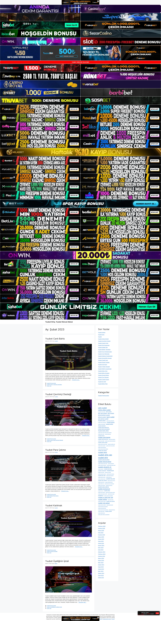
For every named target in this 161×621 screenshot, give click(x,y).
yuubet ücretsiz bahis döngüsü (103, 509)
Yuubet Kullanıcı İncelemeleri (105, 356)
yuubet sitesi (107, 490)
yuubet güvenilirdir (111, 463)
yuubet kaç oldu (102, 475)
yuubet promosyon (104, 489)
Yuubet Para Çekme (55, 450)
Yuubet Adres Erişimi (103, 339)
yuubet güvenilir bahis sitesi (102, 463)
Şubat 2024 (101, 564)
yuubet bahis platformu (103, 427)
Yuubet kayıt (110, 470)
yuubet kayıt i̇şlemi (101, 472)
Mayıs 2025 (101, 537)
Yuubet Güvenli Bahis (103, 375)
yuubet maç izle (110, 478)
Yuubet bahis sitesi (103, 430)
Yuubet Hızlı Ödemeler (103, 354)
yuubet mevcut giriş (101, 482)
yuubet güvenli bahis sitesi (111, 465)
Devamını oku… (76, 380)
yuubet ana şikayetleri (101, 424)
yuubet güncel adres (103, 459)
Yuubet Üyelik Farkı (103, 360)
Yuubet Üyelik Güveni (103, 379)
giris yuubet (111, 413)
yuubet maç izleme (102, 480)
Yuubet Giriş (101, 334)
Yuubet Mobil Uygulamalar (104, 369)
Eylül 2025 (100, 532)
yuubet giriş (103, 458)
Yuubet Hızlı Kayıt (102, 364)
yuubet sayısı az (100, 490)
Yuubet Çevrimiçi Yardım (104, 341)
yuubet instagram (102, 470)
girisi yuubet (109, 411)
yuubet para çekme (103, 487)
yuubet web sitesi (110, 499)
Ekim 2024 (100, 547)
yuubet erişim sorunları (101, 445)
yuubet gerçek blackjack (102, 447)
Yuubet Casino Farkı (103, 343)
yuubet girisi (102, 452)
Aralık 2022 (101, 577)
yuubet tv (100, 495)
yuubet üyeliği (108, 511)
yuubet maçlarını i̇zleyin (111, 480)
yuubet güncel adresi (104, 461)
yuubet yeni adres (110, 501)
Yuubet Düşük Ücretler (103, 362)
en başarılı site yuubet (101, 411)
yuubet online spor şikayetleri (109, 483)
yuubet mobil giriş (101, 483)
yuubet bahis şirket (101, 434)
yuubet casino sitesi (102, 442)
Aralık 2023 (101, 569)
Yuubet (100, 336)
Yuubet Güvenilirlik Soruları (105, 358)
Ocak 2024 (101, 567)
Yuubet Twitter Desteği (104, 366)
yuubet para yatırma (109, 485)
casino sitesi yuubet (104, 410)
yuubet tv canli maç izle (105, 497)
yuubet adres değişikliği (110, 420)
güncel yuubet (102, 417)
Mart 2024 (100, 562)
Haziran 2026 (101, 528)
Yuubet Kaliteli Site (103, 347)
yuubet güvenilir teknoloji (102, 465)
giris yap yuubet (102, 413)
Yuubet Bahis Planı (103, 383)
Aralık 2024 (101, 543)
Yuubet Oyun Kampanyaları (105, 351)
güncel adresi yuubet (104, 415)
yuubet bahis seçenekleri (104, 429)
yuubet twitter (102, 499)
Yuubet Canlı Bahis (55, 338)
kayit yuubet (110, 417)
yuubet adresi (110, 422)
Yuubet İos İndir (102, 381)
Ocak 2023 (101, 575)
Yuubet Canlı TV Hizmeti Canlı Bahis (54, 384)
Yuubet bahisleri (102, 425)
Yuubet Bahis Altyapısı (103, 373)
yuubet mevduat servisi (109, 482)
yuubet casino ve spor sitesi (102, 444)
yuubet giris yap (105, 455)
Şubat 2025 (101, 539)
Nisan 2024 (101, 560)
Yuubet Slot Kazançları (103, 345)
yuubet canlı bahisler (111, 439)
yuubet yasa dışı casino (102, 501)
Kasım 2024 (101, 545)
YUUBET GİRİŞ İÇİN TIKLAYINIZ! (80, 62)
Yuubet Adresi (101, 332)
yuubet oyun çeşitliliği (101, 485)
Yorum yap (49, 385)
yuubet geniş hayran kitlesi (110, 445)
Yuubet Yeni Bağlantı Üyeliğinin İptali (54, 607)
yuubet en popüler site (111, 444)
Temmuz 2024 (101, 554)
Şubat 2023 (101, 573)
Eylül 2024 (100, 549)
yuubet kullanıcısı (109, 477)
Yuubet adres (102, 420)
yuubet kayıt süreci (108, 472)
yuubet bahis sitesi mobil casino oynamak (104, 432)
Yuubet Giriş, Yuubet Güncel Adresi (59, 322)
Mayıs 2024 (101, 558)
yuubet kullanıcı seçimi (101, 477)
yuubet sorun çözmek (101, 492)
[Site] (40, 109)
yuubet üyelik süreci (101, 511)
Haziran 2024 (101, 556)
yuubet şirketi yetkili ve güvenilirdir (103, 514)
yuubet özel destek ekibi (102, 508)
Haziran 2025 (101, 534)
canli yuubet (102, 408)
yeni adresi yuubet (103, 419)
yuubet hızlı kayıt (108, 469)
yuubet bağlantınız (108, 434)
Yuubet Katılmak (53, 505)
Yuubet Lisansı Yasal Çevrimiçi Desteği (55, 440)
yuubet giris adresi (102, 450)
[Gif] (80, 152)
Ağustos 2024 (101, 552)
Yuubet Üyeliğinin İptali (57, 561)
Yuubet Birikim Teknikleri (104, 349)
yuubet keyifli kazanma (110, 475)
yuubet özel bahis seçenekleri (103, 506)
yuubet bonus (101, 435)
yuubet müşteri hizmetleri (52, 551)
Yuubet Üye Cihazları (103, 377)
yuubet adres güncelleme (102, 422)
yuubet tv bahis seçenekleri (108, 495)
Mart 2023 (100, 571)
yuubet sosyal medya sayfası (110, 492)
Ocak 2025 (101, 541)
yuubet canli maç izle (103, 439)
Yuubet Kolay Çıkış (102, 371)
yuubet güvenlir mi (104, 467)
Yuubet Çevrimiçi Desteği (58, 394)
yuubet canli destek (104, 437)
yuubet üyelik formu (112, 509)
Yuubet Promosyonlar (51, 383)
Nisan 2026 (101, 530)
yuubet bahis (109, 424)
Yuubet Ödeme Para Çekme (52, 495)
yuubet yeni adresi (104, 503)
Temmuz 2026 (101, 526)
